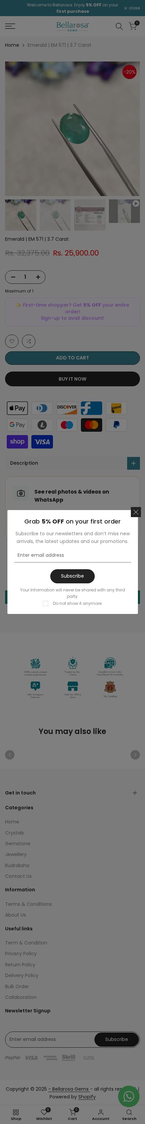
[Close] (136, 512)
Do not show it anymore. (78, 603)
